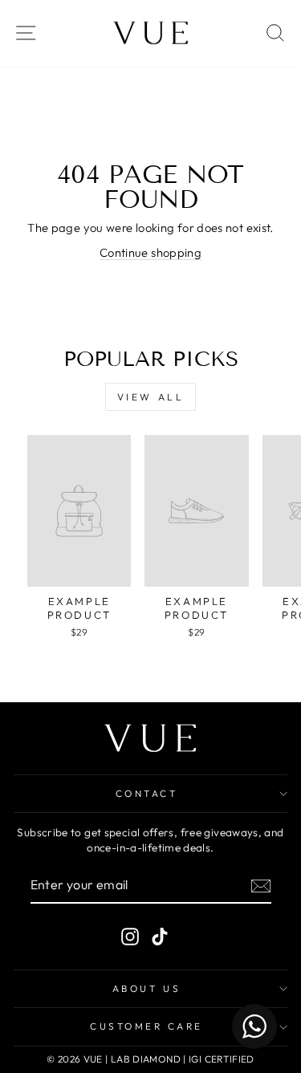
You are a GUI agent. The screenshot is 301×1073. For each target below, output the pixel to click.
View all (151, 397)
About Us (146, 988)
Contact (147, 793)
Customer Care (146, 1026)
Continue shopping (150, 252)
